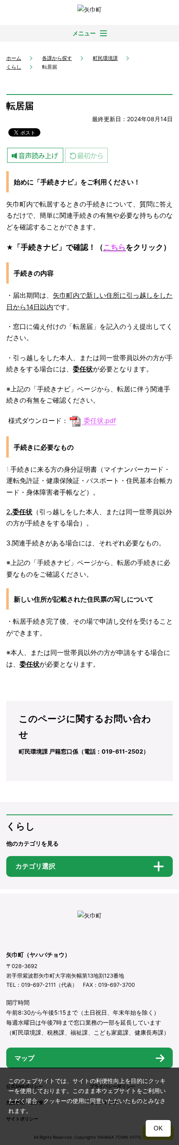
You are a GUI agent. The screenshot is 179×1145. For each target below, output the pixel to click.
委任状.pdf (100, 420)
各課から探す (57, 58)
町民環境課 (105, 58)
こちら (114, 247)
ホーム (13, 58)
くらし (13, 67)
